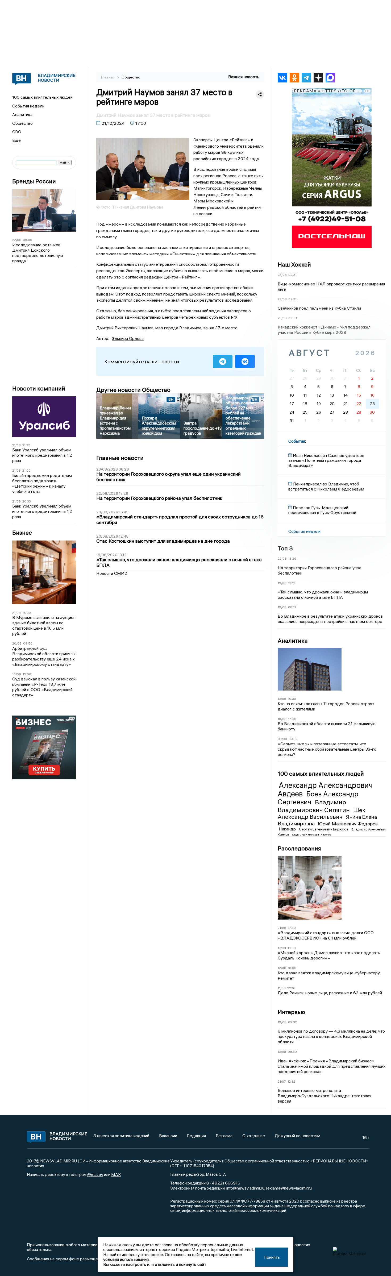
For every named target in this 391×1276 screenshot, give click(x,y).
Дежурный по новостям (297, 1135)
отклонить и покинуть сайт (180, 1264)
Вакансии (168, 1135)
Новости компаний (38, 388)
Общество (22, 123)
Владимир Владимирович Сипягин (314, 806)
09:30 (292, 1052)
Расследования (299, 848)
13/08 (282, 699)
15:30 (292, 719)
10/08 (282, 719)
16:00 (26, 613)
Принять (272, 1257)
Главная (108, 77)
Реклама (224, 1135)
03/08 (282, 739)
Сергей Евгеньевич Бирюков (324, 829)
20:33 (26, 501)
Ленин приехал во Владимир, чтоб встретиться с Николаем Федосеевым (326, 486)
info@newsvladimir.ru (245, 1188)
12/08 (282, 968)
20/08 (17, 643)
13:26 (292, 558)
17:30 (292, 928)
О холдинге (253, 1135)
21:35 (26, 445)
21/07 (282, 1081)
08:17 (292, 607)
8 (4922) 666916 (223, 1183)
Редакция (196, 1135)
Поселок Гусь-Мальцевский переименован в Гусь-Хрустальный (322, 510)
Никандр (288, 829)
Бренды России (34, 181)
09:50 (27, 643)
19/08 (282, 583)
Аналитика (22, 114)
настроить (136, 1264)
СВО (16, 131)
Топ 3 (285, 548)
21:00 (26, 470)
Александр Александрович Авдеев (325, 789)
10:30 (292, 699)
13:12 (291, 583)
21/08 (16, 445)
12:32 (291, 1081)
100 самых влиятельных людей (42, 97)
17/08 (282, 948)
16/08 (16, 674)
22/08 (16, 240)
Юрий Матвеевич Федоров (348, 824)
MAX (116, 1174)
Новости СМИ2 (111, 573)
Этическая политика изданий (121, 1135)
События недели (28, 106)
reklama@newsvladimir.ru (289, 1188)
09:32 (293, 739)
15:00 (27, 674)
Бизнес (22, 532)
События (296, 441)
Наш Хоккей (294, 264)
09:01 (292, 318)
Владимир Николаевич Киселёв (311, 834)
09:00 (27, 240)
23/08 (282, 275)
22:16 (291, 988)
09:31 (292, 275)
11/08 (282, 988)
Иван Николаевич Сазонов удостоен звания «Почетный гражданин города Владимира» (326, 460)
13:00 (292, 948)
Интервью (291, 1012)
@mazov (95, 1174)
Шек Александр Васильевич (321, 813)
